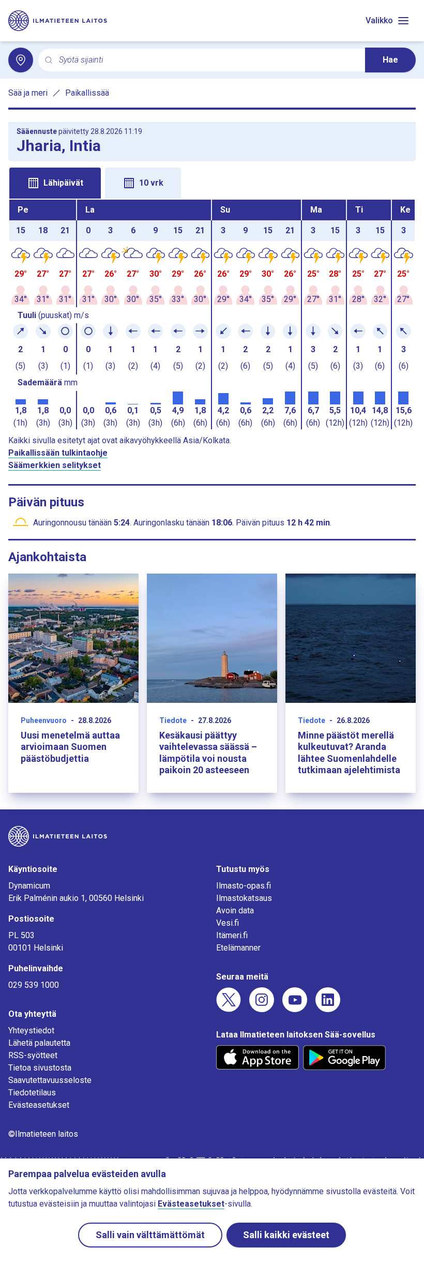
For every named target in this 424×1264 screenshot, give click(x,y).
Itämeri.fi (232, 935)
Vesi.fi (227, 923)
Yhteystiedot (31, 1030)
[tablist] (212, 182)
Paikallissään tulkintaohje (58, 453)
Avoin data (235, 910)
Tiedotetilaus (32, 1092)
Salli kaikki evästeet (286, 1234)
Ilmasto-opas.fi (243, 886)
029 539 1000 (33, 985)
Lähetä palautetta (39, 1043)
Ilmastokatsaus (244, 898)
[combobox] (208, 60)
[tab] (55, 183)
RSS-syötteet (32, 1055)
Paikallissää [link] (87, 93)
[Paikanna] (20, 60)
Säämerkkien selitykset (54, 465)
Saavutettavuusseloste (50, 1080)
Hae (390, 60)
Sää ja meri (28, 93)
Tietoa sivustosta (39, 1068)
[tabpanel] (212, 314)
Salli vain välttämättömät (150, 1234)
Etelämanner (238, 948)
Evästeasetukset (38, 1105)
